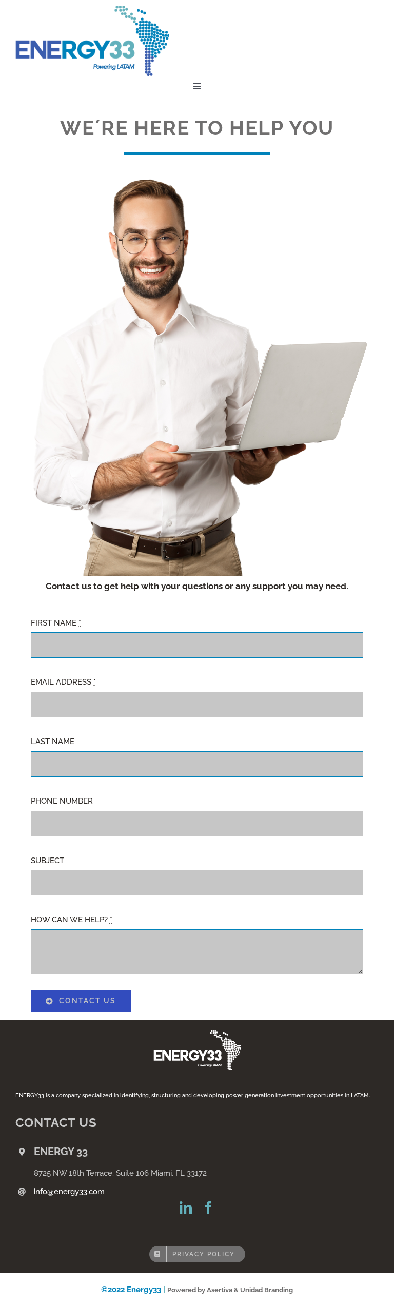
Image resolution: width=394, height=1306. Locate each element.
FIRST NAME (56, 623)
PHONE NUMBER (62, 801)
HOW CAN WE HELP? (71, 919)
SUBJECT (47, 860)
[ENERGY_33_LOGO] (92, 9)
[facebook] (208, 1207)
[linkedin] (186, 1207)
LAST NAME (52, 741)
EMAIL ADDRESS (63, 682)
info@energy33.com (69, 1191)
